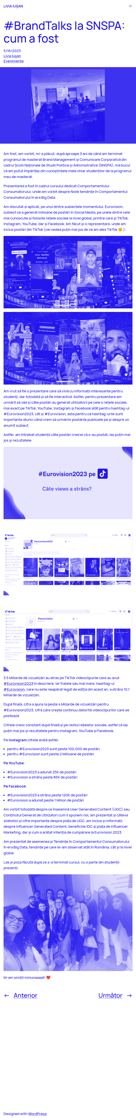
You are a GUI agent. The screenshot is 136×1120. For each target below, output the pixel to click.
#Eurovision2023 (18, 683)
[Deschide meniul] (130, 6)
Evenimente (14, 60)
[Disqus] (68, 1054)
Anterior (25, 995)
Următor (110, 995)
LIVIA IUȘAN (13, 6)
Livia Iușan (12, 55)
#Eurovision (14, 689)
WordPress (37, 1113)
